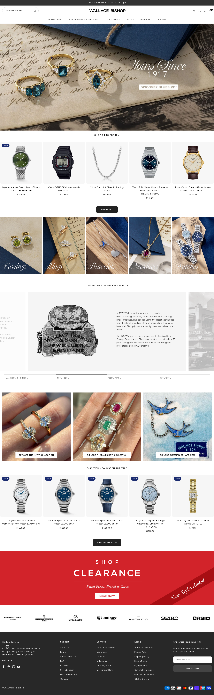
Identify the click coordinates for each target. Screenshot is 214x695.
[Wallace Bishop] (107, 10)
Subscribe (193, 668)
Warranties (102, 652)
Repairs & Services (106, 647)
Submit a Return (68, 656)
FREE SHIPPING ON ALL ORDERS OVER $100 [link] (107, 3)
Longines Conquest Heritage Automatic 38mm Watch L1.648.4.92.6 (107, 523)
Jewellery (54, 19)
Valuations (102, 661)
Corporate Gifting (105, 670)
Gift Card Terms (141, 679)
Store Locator (67, 670)
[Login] (199, 11)
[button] (207, 171)
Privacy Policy (141, 652)
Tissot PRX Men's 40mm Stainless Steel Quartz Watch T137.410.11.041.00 (107, 190)
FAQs (62, 661)
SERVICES (145, 19)
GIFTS (129, 19)
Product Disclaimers (144, 674)
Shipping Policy (141, 656)
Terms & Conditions (143, 647)
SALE (161, 19)
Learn (63, 652)
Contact (64, 665)
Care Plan (101, 656)
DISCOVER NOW (107, 542)
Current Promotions (143, 670)
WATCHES (112, 19)
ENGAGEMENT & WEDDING (84, 19)
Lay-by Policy (140, 665)
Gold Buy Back (104, 665)
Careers (64, 679)
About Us (64, 647)
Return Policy (140, 661)
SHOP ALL (107, 209)
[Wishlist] (204, 11)
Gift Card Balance (68, 674)
